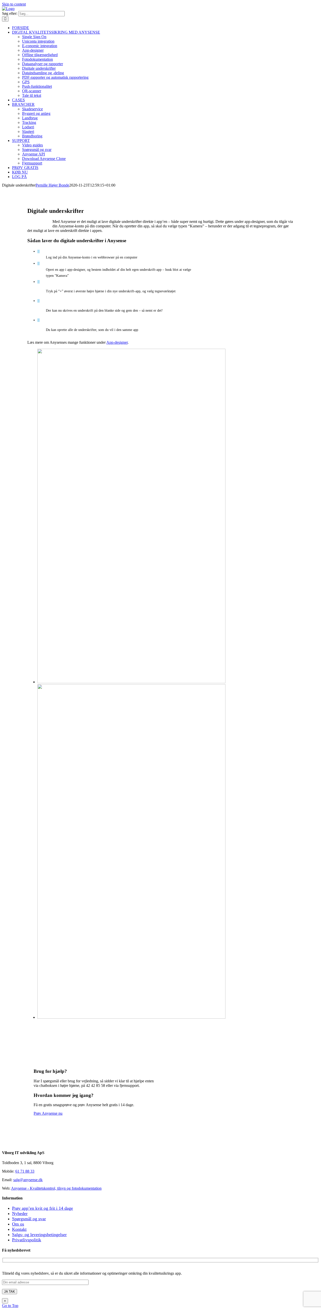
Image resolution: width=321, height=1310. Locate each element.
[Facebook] (4, 1143)
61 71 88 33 (24, 1171)
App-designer (117, 342)
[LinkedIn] (8, 1143)
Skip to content (14, 4)
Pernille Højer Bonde (52, 185)
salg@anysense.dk (28, 1180)
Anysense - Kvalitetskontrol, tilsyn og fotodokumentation (56, 1188)
